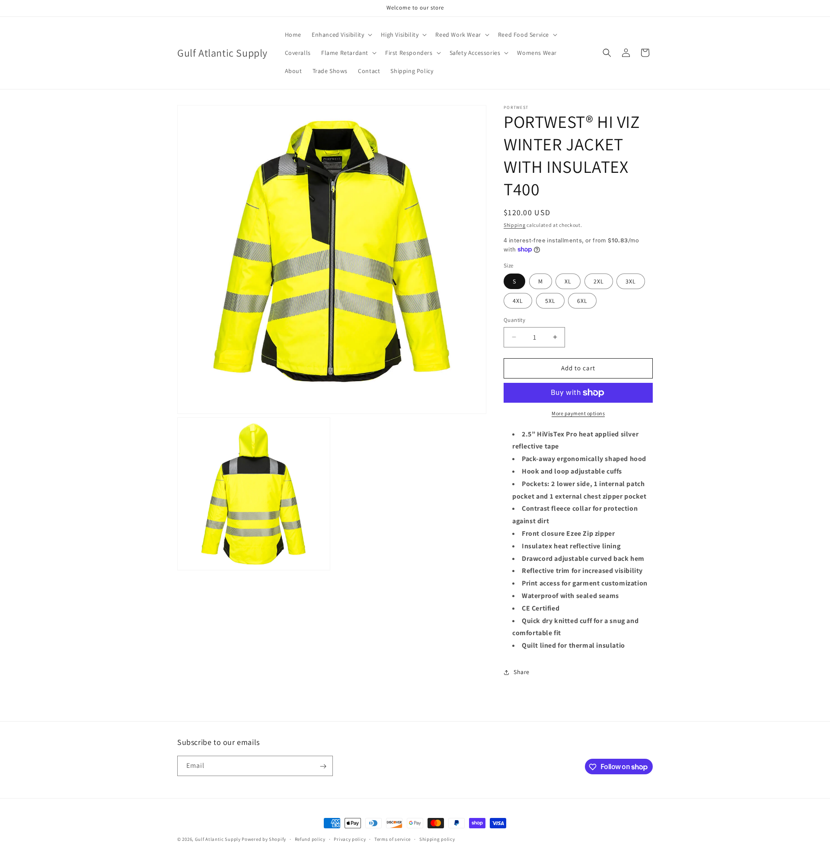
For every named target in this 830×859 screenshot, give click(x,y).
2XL (599, 281)
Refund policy (310, 839)
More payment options (578, 413)
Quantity (514, 320)
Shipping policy (437, 839)
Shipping (515, 225)
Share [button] (522, 672)
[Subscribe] (322, 766)
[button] (341, 34)
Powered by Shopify (264, 839)
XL (568, 281)
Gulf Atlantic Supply (218, 839)
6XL (582, 301)
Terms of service (392, 839)
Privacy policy (350, 839)
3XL (631, 281)
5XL (550, 301)
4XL (518, 301)
